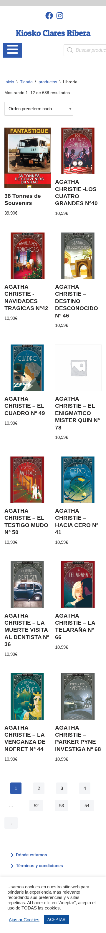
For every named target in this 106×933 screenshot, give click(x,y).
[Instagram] (59, 15)
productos (48, 81)
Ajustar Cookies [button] (24, 919)
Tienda (26, 81)
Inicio (9, 81)
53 (61, 805)
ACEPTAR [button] (56, 919)
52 (36, 805)
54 (87, 805)
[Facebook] (49, 15)
